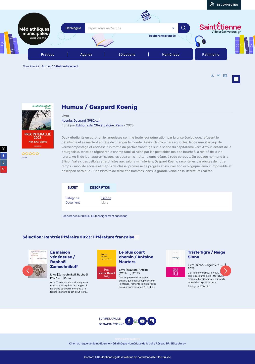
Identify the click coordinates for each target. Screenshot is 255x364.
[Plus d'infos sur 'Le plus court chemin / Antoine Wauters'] (106, 264)
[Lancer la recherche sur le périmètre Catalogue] (184, 28)
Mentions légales (111, 357)
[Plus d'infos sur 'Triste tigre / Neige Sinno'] (175, 264)
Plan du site (163, 357)
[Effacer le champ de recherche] (173, 28)
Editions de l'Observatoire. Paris (99, 125)
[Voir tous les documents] (136, 237)
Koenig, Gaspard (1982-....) (81, 120)
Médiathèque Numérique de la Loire (132, 343)
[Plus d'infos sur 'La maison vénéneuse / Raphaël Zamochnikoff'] (37, 264)
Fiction (106, 198)
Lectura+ (180, 343)
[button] (47, 54)
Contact (89, 357)
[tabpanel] (127, 189)
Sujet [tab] (73, 187)
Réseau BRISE (165, 343)
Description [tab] (100, 187)
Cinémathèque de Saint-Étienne (89, 343)
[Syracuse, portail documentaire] (34, 29)
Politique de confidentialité (139, 357)
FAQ (97, 357)
